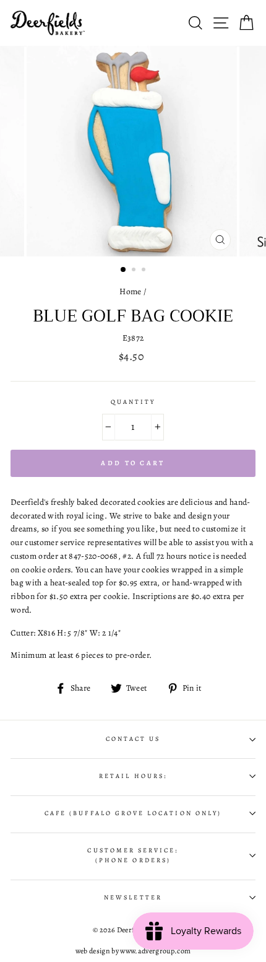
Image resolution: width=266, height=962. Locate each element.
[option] (133, 151)
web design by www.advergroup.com (133, 951)
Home (130, 291)
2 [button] (135, 271)
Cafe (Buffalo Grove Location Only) (133, 813)
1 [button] (124, 270)
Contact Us (133, 739)
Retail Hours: (133, 776)
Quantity (133, 402)
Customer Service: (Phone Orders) (132, 855)
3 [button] (145, 271)
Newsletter (133, 897)
